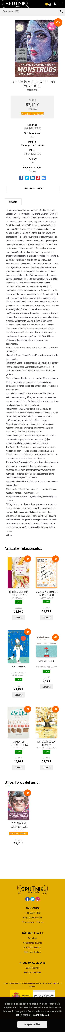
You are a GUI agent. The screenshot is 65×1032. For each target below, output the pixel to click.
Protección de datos (32, 947)
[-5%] (18, 572)
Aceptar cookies (32, 1024)
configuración (41, 1014)
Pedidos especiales (32, 972)
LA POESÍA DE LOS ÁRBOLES (46, 743)
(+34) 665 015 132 (32, 913)
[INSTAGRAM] (37, 899)
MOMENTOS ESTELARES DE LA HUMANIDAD (19, 743)
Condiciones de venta (32, 943)
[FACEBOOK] (27, 899)
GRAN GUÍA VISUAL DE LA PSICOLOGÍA (47, 593)
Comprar (18, 617)
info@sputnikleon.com (32, 917)
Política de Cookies (32, 952)
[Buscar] (61, 11)
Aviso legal (32, 938)
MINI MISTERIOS (46, 661)
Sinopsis (13, 201)
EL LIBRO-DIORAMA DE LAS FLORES (18, 593)
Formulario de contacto (33, 922)
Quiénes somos (32, 968)
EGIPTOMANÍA (18, 666)
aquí (18, 1014)
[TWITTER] (32, 899)
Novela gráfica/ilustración (32, 145)
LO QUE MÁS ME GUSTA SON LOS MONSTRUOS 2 (18, 825)
